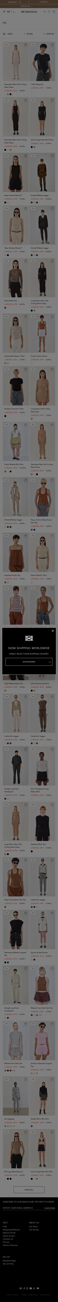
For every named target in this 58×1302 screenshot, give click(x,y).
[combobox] (29, 662)
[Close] (52, 631)
